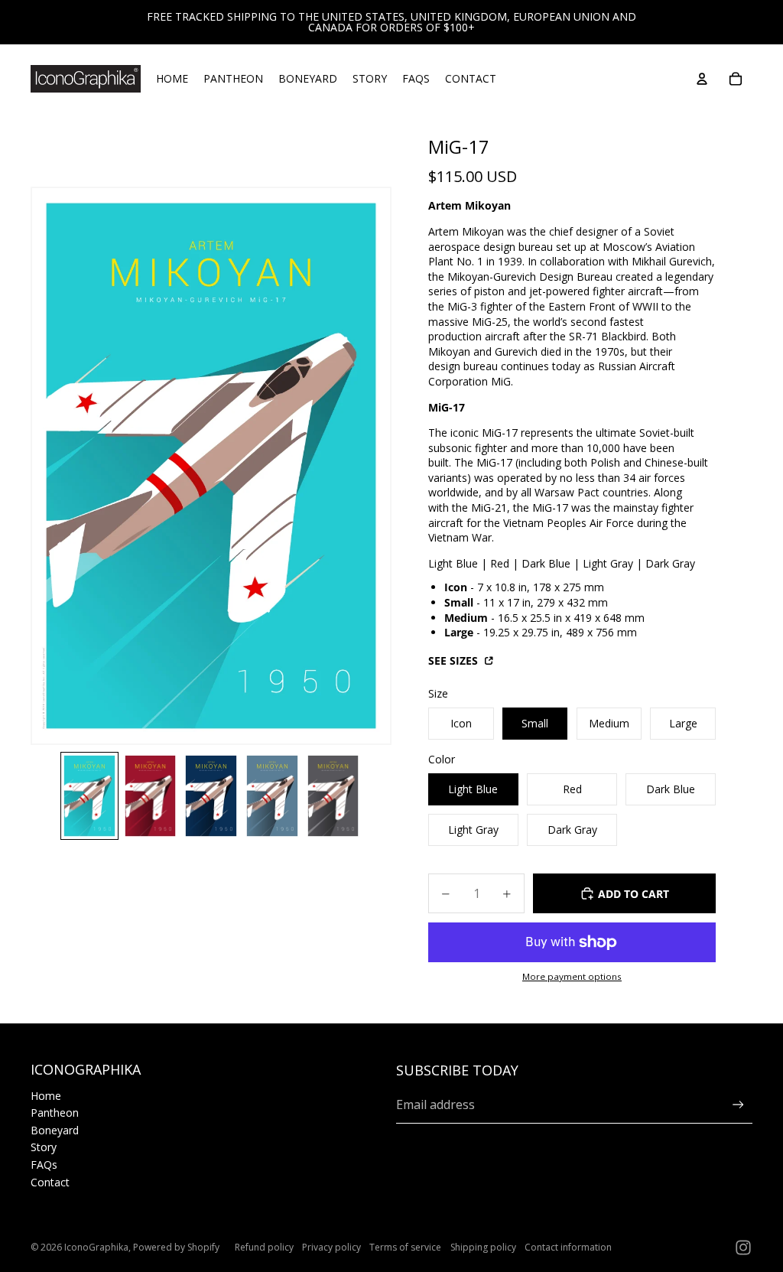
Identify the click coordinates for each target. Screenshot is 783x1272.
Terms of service (405, 1247)
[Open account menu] (702, 79)
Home (46, 1095)
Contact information (568, 1247)
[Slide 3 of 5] (211, 795)
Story (44, 1147)
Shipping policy (483, 1247)
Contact (50, 1182)
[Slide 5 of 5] (333, 795)
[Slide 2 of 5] (150, 795)
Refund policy (264, 1247)
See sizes (454, 660)
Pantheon (55, 1112)
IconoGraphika (96, 1247)
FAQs (44, 1164)
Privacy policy (331, 1247)
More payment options (572, 976)
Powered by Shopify (176, 1247)
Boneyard (55, 1130)
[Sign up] (738, 1105)
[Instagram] (743, 1247)
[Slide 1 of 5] (89, 795)
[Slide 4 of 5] (272, 795)
